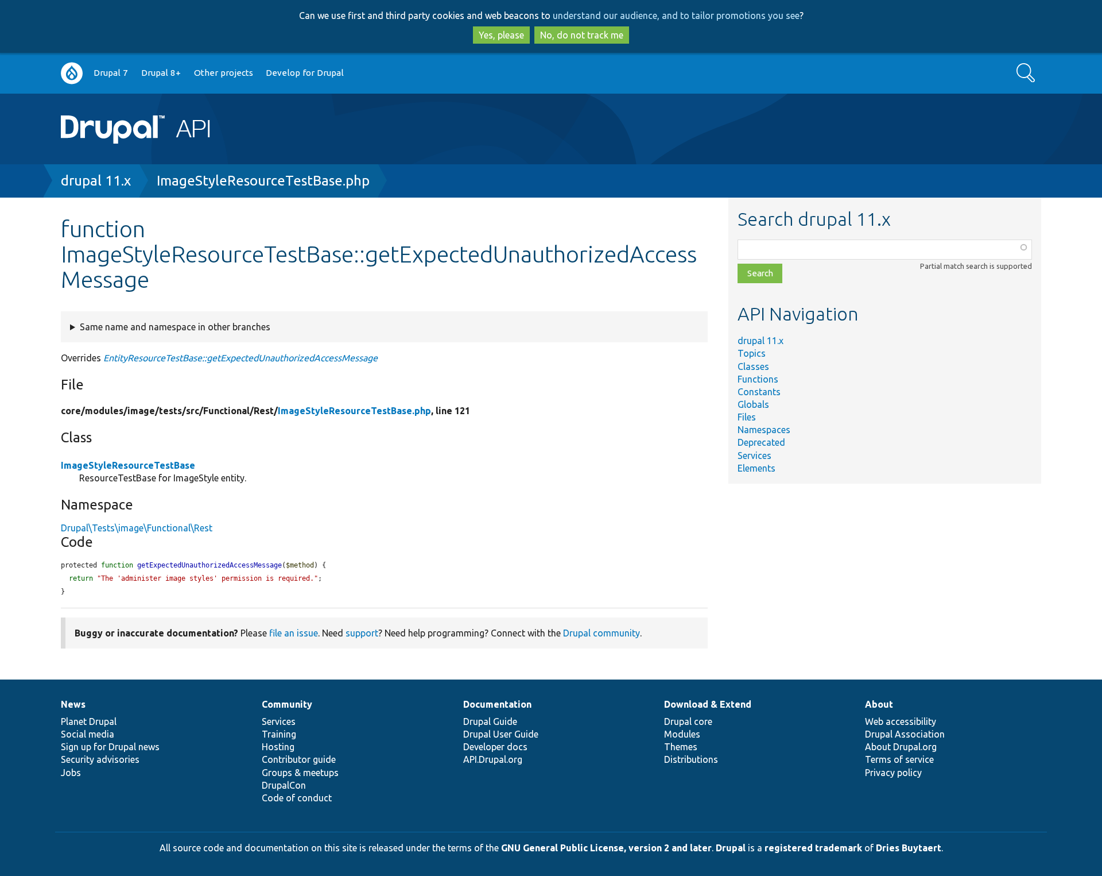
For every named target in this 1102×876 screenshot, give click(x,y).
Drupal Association (905, 734)
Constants (759, 392)
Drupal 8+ (161, 73)
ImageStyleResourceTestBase (128, 465)
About (879, 704)
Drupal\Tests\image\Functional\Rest (136, 528)
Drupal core (688, 721)
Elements (756, 468)
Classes (753, 366)
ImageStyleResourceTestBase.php (263, 180)
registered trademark (813, 848)
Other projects (223, 73)
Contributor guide (299, 759)
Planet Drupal (89, 721)
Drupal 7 (111, 73)
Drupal (731, 848)
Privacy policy (893, 772)
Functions (758, 379)
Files (747, 417)
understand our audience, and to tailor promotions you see (676, 15)
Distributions (691, 759)
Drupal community (601, 633)
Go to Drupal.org (72, 73)
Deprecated (761, 442)
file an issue (293, 633)
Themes (680, 747)
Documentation (497, 704)
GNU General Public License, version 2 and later (606, 848)
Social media (87, 734)
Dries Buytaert (908, 848)
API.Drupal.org (492, 759)
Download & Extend (707, 704)
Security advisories (100, 759)
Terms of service (899, 759)
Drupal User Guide (500, 734)
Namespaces (764, 430)
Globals (753, 404)
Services (754, 455)
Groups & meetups (300, 772)
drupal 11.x (96, 180)
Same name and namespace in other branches (175, 327)
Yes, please (501, 35)
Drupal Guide (490, 721)
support (362, 633)
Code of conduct (297, 798)
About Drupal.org (901, 747)
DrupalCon (284, 785)
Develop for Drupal (305, 73)
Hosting (278, 747)
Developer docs (495, 747)
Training (279, 734)
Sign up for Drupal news (110, 747)
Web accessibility (900, 721)
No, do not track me (581, 35)
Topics (752, 353)
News (73, 704)
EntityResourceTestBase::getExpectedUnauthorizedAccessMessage (240, 358)
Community (287, 704)
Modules (682, 734)
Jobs (71, 772)
